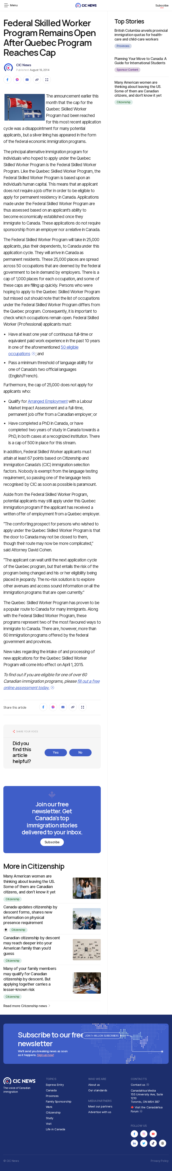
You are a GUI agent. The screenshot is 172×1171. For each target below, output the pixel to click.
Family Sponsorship (58, 1101)
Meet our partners (100, 1106)
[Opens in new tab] (134, 1133)
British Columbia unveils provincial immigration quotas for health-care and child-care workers (141, 34)
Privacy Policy (160, 1160)
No (80, 752)
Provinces (123, 46)
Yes (55, 752)
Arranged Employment (48, 401)
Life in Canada (55, 1129)
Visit (49, 1123)
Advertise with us (99, 1112)
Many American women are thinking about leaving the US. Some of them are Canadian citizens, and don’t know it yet (137, 89)
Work (49, 1107)
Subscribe (162, 5)
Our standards (97, 1090)
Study (49, 1118)
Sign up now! (45, 1055)
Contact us (138, 1084)
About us (94, 1084)
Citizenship (12, 899)
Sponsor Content (127, 69)
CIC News (23, 65)
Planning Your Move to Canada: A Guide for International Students (140, 60)
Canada (51, 1090)
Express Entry (55, 1084)
